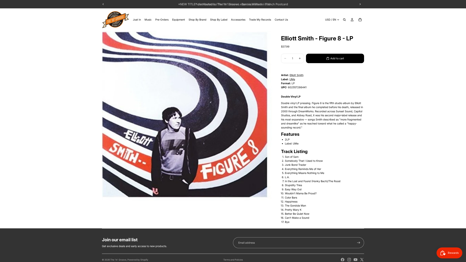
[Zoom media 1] (187, 116)
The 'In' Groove (118, 259)
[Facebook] (342, 259)
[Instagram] (349, 259)
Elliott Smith (296, 75)
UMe (292, 79)
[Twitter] (362, 259)
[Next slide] (360, 4)
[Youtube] (355, 259)
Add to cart (337, 58)
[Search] (344, 20)
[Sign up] (358, 243)
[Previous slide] (103, 4)
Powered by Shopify (137, 259)
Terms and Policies (233, 259)
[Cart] (360, 20)
